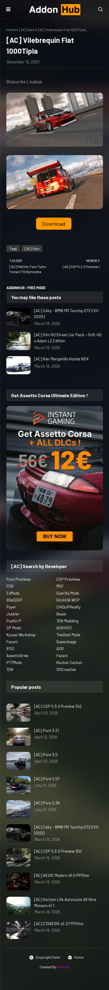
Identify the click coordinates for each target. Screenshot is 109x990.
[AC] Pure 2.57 (46, 778)
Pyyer (11, 607)
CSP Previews (68, 579)
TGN (9, 669)
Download (53, 223)
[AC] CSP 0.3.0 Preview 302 (58, 851)
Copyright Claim (48, 957)
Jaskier (12, 614)
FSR (9, 586)
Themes (63, 967)
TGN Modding (67, 620)
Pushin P (13, 620)
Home (11, 29)
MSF (60, 586)
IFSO (10, 648)
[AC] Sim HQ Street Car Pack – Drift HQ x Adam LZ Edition (67, 337)
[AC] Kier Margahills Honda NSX (61, 358)
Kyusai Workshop (20, 634)
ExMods (12, 593)
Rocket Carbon (69, 662)
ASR (60, 648)
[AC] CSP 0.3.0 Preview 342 (58, 706)
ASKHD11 (64, 627)
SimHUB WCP (68, 600)
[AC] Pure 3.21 (46, 730)
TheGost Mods (68, 634)
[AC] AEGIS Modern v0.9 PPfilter (62, 875)
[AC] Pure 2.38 (47, 802)
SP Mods (13, 627)
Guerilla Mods (67, 593)
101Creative (66, 669)
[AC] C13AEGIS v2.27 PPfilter (59, 923)
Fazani (12, 641)
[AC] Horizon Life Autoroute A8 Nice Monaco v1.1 (65, 902)
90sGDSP (14, 600)
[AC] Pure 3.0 (46, 754)
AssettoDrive (17, 655)
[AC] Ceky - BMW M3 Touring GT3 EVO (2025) (66, 313)
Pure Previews (18, 579)
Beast (61, 614)
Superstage (66, 641)
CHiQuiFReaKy (68, 607)
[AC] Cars (26, 29)
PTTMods (14, 662)
